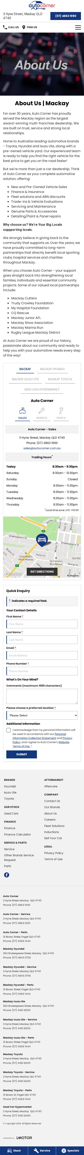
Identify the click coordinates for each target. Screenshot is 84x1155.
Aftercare (50, 786)
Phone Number (17, 664)
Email (11, 648)
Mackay (25, 369)
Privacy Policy (53, 853)
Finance (9, 828)
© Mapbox (72, 575)
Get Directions (42, 572)
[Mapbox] (14, 574)
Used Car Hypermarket (42, 389)
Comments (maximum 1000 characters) (34, 686)
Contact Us (52, 801)
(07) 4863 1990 (65, 16)
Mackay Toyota (60, 379)
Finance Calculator (17, 834)
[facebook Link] (6, 874)
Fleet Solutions (54, 826)
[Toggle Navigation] (78, 27)
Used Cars (11, 813)
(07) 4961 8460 (21, 1115)
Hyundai (10, 786)
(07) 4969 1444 (21, 941)
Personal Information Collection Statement (39, 736)
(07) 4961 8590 (21, 1010)
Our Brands (52, 807)
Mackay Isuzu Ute (25, 379)
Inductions (51, 832)
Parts (7, 866)
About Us (50, 813)
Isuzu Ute (10, 792)
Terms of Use (53, 859)
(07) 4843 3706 (21, 957)
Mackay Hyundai (52, 369)
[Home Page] (42, 5)
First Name (14, 616)
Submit (21, 754)
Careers (49, 820)
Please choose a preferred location (31, 708)
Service (9, 849)
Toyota (9, 799)
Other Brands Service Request (19, 857)
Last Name (14, 632)
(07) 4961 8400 (21, 1063)
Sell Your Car (53, 838)
